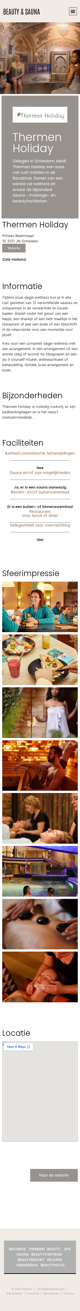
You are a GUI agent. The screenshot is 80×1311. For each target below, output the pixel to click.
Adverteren (14, 1293)
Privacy (69, 1293)
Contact (33, 1293)
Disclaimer (51, 1293)
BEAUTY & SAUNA (21, 11)
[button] (73, 11)
